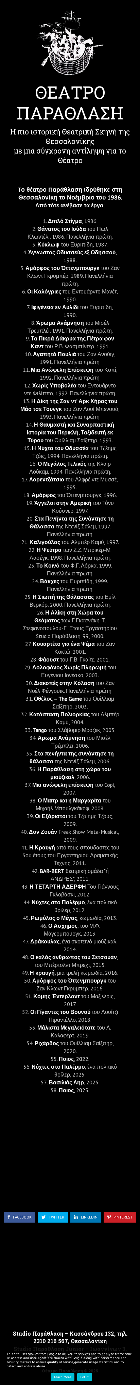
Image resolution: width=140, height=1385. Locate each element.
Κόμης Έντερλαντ (56, 996)
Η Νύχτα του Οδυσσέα (60, 448)
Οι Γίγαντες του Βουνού (60, 1011)
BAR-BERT (52, 870)
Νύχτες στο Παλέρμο (58, 902)
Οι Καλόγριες (44, 291)
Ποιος (66, 1058)
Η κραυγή (42, 972)
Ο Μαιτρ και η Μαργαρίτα (70, 800)
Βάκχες (49, 581)
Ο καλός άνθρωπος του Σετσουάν (73, 957)
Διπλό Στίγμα (65, 221)
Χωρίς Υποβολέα (54, 385)
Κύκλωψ (48, 244)
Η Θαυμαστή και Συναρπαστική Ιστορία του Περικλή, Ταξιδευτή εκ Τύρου (70, 432)
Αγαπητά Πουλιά (54, 354)
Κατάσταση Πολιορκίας (59, 714)
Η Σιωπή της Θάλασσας (63, 596)
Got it (85, 1377)
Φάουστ (48, 659)
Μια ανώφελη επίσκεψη (63, 784)
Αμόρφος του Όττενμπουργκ (62, 268)
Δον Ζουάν (43, 831)
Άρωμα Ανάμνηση (60, 322)
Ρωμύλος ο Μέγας (54, 917)
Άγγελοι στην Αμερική (62, 502)
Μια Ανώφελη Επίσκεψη (62, 369)
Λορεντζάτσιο (46, 479)
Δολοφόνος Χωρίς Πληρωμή (69, 667)
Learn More (62, 1377)
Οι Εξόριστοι (51, 816)
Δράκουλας (44, 941)
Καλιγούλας (45, 542)
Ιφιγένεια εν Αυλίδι (54, 307)
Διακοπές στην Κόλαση (64, 683)
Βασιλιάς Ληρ (66, 1082)
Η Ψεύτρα (49, 549)
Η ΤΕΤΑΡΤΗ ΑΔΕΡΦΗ (58, 886)
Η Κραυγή (42, 847)
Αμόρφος (44, 495)
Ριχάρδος (47, 1043)
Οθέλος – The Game (58, 698)
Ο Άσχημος (62, 925)
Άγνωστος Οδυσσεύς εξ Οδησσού (72, 252)
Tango (40, 730)
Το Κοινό (47, 565)
